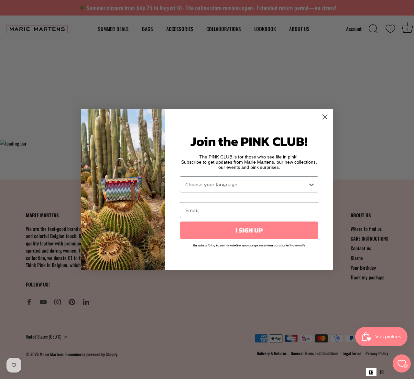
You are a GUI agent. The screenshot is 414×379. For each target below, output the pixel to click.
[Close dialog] (325, 117)
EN (371, 372)
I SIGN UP (249, 230)
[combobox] (371, 372)
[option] (381, 372)
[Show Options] (311, 184)
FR (382, 372)
